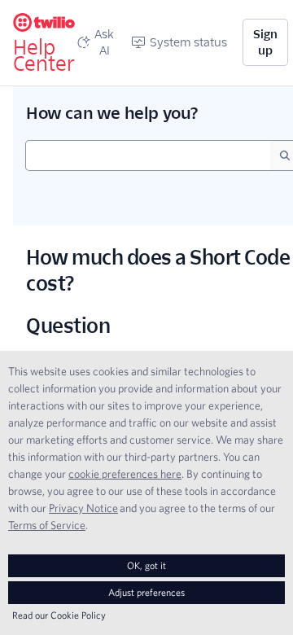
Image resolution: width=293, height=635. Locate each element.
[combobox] (148, 155)
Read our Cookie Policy (59, 615)
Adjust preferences (146, 592)
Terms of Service (46, 525)
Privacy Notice (83, 508)
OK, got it (146, 565)
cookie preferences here (124, 473)
